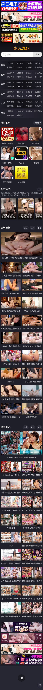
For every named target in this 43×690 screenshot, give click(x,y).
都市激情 (10, 101)
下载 (39, 189)
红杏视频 (10, 115)
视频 (3, 74)
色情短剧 (19, 115)
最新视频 (5, 227)
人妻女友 (29, 101)
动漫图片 (38, 92)
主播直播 (29, 77)
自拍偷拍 (19, 73)
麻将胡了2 (10, 67)
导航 (3, 113)
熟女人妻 (10, 77)
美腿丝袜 (10, 96)
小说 (3, 103)
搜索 (37, 54)
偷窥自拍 (10, 92)
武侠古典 (38, 101)
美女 (25, 228)
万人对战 (29, 63)
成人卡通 (29, 82)
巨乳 (32, 228)
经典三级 (19, 86)
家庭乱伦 (19, 101)
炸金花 (19, 67)
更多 (39, 228)
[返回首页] (40, 685)
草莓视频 (29, 111)
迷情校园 (10, 106)
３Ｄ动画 (38, 73)
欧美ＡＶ (29, 73)
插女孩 (10, 111)
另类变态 (38, 86)
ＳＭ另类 (38, 77)
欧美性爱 (38, 82)
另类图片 (38, 96)
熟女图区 (29, 96)
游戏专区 (38, 63)
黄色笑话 (29, 106)
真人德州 (19, 63)
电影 (3, 84)
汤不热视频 (38, 111)
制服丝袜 (10, 86)
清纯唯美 (19, 96)
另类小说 (19, 106)
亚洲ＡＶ (10, 73)
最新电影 (5, 427)
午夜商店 (19, 111)
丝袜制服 (19, 77)
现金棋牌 (29, 67)
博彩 (3, 65)
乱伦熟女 (29, 86)
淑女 (32, 427)
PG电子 (10, 63)
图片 (3, 93)
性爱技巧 (38, 106)
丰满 (25, 427)
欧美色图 (29, 92)
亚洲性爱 (10, 82)
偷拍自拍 (19, 82)
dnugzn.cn (21, 48)
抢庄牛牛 (38, 67)
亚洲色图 (19, 92)
